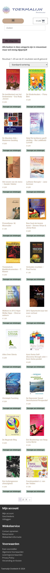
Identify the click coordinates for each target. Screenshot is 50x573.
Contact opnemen (10, 531)
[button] (13, 20)
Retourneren (8, 534)
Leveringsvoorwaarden (12, 555)
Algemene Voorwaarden (12, 552)
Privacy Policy (8, 557)
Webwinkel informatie (11, 537)
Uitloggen (6, 519)
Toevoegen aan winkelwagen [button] (12, 107)
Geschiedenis (8, 516)
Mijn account (8, 513)
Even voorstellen (9, 549)
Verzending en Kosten (12, 560)
